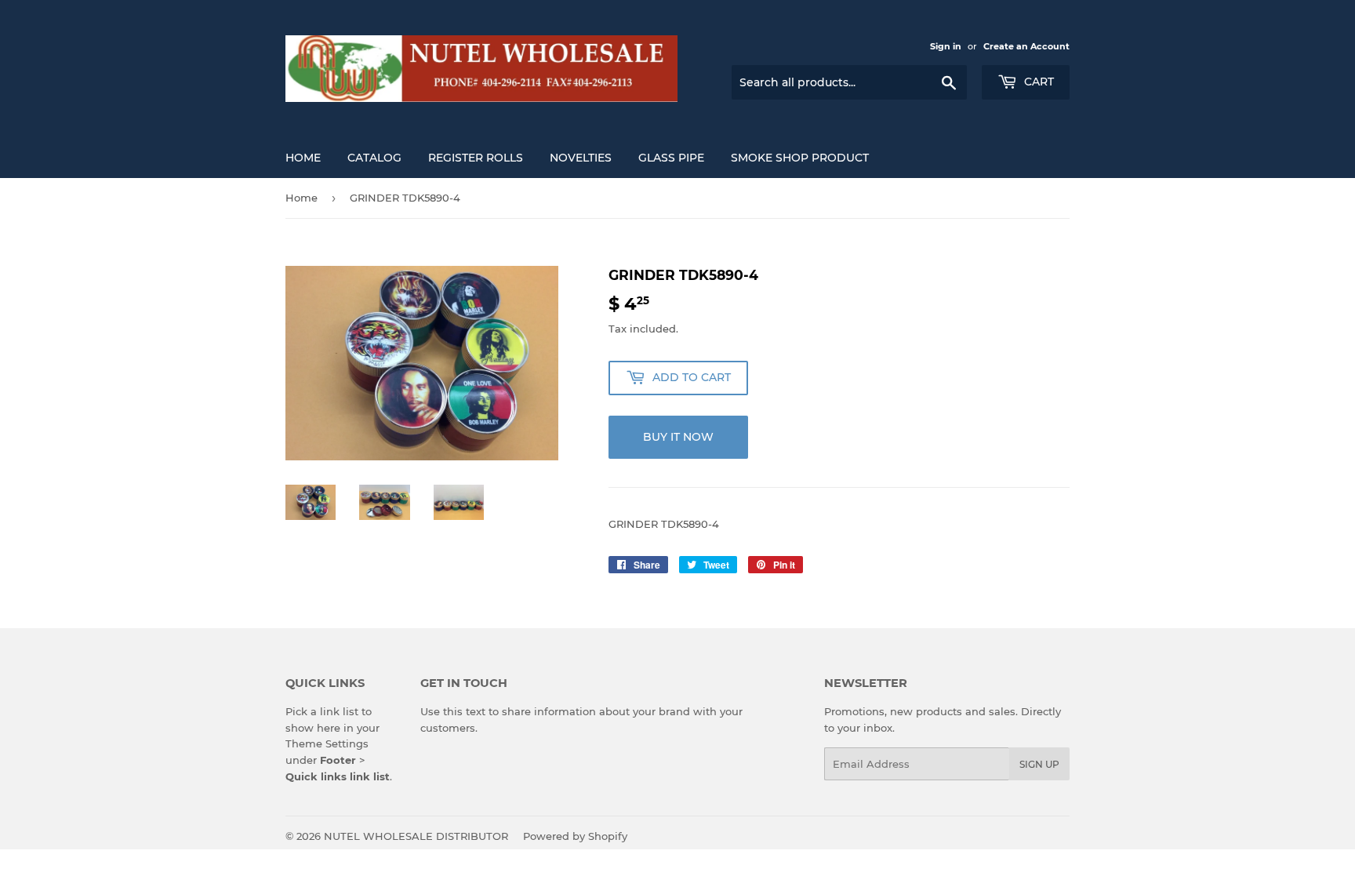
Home (303, 158)
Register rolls (475, 158)
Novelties (581, 158)
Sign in (945, 46)
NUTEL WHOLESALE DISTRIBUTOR (416, 836)
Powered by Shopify (575, 836)
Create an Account (1026, 46)
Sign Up (1039, 764)
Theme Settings (327, 743)
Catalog (374, 158)
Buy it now (678, 437)
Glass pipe (671, 158)
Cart (1037, 82)
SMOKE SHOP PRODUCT (800, 158)
